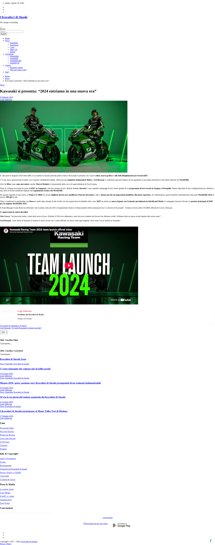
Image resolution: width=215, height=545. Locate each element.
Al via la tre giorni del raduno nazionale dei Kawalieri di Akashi (32, 397)
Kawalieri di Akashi (21, 364)
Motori (12, 52)
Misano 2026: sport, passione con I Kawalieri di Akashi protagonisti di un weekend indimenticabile (50, 383)
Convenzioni (108, 518)
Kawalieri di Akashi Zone (13, 359)
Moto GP (13, 50)
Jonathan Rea (6, 500)
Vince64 (3, 445)
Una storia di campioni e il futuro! (13, 326)
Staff (7, 72)
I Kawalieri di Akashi (13, 17)
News (7, 41)
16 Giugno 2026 (6, 374)
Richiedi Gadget (16, 68)
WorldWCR (14, 63)
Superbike (14, 43)
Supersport (14, 45)
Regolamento (6, 466)
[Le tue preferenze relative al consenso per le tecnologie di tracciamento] (210, 540)
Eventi (3, 462)
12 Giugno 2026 (6, 402)
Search (2, 29)
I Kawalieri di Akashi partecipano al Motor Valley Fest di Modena (33, 411)
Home (7, 38)
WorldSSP (14, 59)
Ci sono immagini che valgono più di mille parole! (25, 368)
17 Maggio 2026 (6, 416)
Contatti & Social (7, 479)
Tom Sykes (5, 503)
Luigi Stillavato (6, 99)
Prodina (3, 449)
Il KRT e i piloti (7, 496)
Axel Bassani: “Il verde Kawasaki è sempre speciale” (21, 328)
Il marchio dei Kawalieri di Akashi (13, 469)
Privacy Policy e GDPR (10, 473)
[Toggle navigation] (1, 27)
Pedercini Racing (7, 435)
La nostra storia (7, 489)
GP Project (4, 442)
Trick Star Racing (8, 438)
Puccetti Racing (7, 431)
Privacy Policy (5, 544)
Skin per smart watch (18, 70)
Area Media (5, 493)
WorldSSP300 (15, 61)
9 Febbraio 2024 (6, 97)
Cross (12, 47)
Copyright (4, 476)
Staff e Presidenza (8, 459)
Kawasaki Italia (7, 428)
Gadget (8, 65)
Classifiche (9, 54)
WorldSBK (14, 56)
